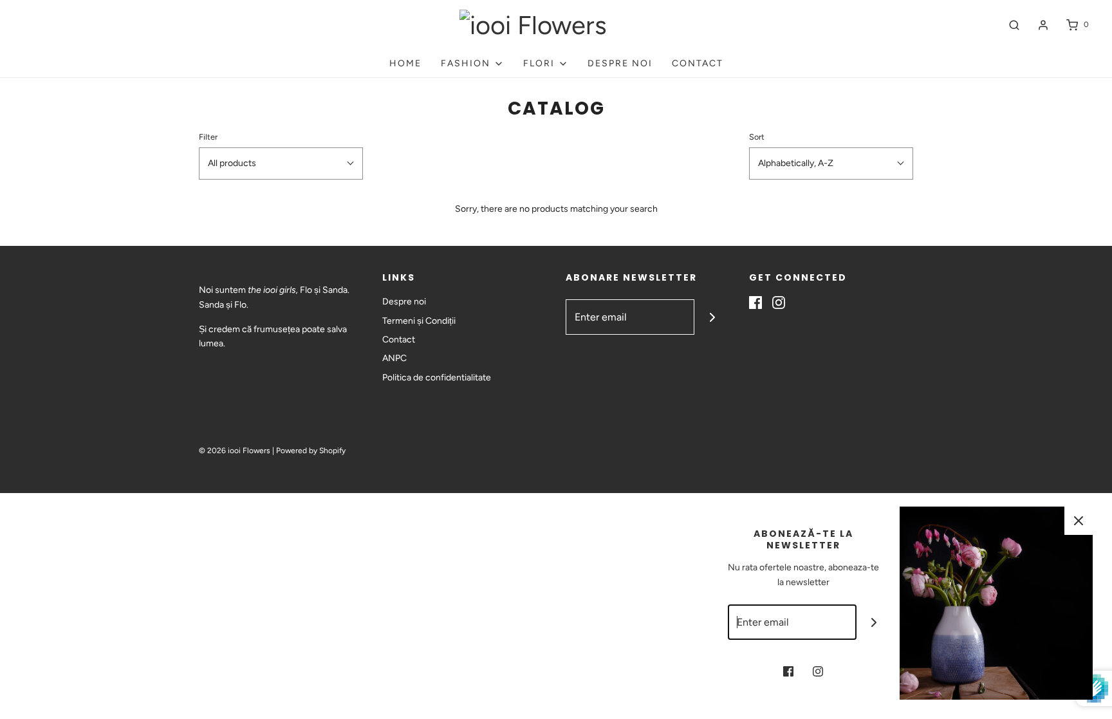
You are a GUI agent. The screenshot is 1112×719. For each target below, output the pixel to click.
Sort (756, 137)
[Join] (712, 317)
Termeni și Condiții (419, 320)
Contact (697, 63)
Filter (208, 137)
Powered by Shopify (311, 450)
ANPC (394, 358)
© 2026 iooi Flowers (234, 450)
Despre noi (620, 63)
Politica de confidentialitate (436, 377)
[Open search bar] (1014, 25)
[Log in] (1043, 25)
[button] (281, 163)
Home (405, 63)
